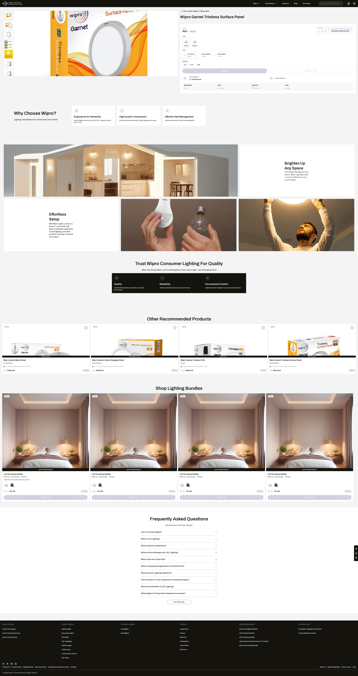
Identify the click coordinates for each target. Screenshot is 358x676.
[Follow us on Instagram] (11, 664)
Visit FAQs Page (179, 602)
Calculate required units (340, 31)
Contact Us (6, 667)
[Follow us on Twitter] (7, 664)
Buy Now (225, 71)
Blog (295, 3)
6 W (185, 64)
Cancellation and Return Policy (58, 667)
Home (185, 11)
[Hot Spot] (49, 171)
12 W (191, 64)
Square (194, 45)
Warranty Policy (40, 667)
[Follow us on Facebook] (3, 664)
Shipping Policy (28, 667)
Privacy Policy (16, 667)
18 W (198, 64)
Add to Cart (45, 497)
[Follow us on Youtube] (16, 664)
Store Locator (346, 667)
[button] (349, 3)
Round (186, 45)
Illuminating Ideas (334, 667)
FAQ (354, 667)
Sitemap (73, 667)
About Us (285, 3)
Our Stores (306, 3)
